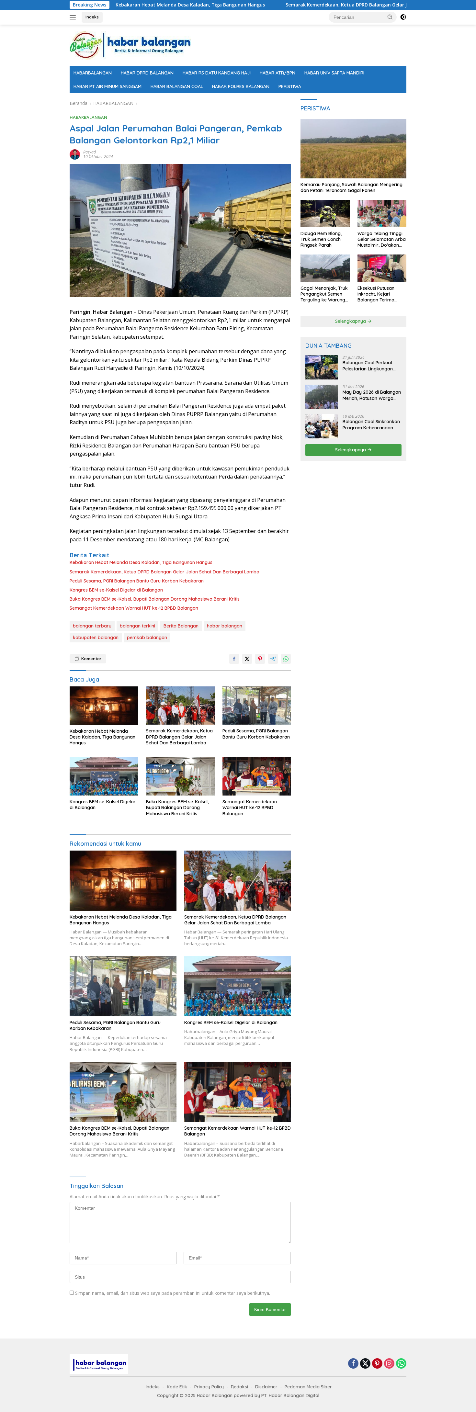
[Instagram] (389, 1364)
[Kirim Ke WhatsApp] (286, 659)
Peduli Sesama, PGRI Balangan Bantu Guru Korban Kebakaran (137, 581)
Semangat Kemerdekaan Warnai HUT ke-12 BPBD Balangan (134, 608)
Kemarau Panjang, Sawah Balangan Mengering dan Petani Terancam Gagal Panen (351, 187)
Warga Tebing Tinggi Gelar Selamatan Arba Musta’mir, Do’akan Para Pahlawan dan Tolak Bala (381, 239)
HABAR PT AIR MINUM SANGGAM (108, 86)
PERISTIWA (289, 86)
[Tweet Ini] (247, 659)
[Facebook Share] (234, 659)
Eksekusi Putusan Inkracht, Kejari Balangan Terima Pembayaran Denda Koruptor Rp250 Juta (380, 294)
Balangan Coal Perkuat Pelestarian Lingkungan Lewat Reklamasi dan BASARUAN (368, 365)
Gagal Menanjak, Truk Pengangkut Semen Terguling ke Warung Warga (324, 294)
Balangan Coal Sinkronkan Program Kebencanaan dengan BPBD (371, 424)
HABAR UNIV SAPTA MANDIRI (334, 73)
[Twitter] (365, 1364)
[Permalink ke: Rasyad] (75, 154)
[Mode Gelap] (403, 17)
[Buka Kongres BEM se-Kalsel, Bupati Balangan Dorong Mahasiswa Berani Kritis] (180, 776)
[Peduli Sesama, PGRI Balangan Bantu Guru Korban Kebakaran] (256, 705)
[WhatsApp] (401, 1364)
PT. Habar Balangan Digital (290, 1395)
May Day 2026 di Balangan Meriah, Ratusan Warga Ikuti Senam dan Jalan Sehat (372, 395)
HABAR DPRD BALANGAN (147, 73)
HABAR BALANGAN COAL (177, 86)
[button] (390, 17)
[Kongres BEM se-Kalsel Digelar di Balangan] (104, 776)
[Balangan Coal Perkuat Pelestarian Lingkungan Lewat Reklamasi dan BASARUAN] (321, 367)
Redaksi (239, 1387)
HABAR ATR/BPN (277, 73)
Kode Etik (177, 1387)
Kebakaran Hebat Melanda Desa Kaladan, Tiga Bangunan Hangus (135, 5)
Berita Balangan (181, 626)
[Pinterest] (377, 1364)
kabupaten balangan (96, 637)
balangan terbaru (92, 626)
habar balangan (224, 626)
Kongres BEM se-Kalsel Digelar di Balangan (116, 590)
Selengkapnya (351, 321)
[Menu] (74, 17)
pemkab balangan (147, 637)
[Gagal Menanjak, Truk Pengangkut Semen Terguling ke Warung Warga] (324, 268)
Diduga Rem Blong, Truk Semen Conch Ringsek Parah (321, 239)
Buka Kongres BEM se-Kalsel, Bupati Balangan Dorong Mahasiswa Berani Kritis (155, 599)
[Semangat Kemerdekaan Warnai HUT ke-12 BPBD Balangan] (256, 776)
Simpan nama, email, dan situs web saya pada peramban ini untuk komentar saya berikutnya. (172, 1293)
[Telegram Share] (273, 659)
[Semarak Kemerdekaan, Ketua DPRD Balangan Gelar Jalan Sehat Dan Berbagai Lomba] (180, 705)
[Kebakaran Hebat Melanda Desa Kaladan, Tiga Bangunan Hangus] (104, 705)
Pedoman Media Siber (308, 1387)
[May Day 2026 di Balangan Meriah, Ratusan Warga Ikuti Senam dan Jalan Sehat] (321, 397)
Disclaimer (266, 1387)
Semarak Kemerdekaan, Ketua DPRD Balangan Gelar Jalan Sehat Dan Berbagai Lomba (327, 5)
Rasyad (89, 152)
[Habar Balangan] (130, 45)
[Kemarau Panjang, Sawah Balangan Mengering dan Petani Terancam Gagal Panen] (353, 148)
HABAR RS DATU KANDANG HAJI (217, 73)
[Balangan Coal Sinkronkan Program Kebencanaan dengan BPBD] (321, 426)
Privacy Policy (209, 1387)
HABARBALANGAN (93, 73)
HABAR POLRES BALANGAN (240, 86)
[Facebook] (353, 1364)
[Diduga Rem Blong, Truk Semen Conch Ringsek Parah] (324, 213)
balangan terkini (137, 626)
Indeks (92, 16)
